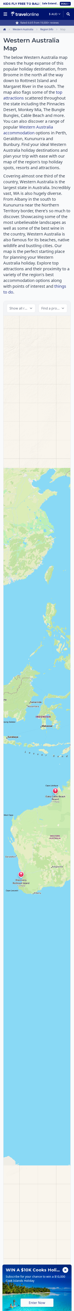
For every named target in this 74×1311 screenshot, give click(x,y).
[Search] (67, 14)
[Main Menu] (6, 14)
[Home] (25, 14)
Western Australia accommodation (28, 130)
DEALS (64, 3)
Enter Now (37, 1302)
